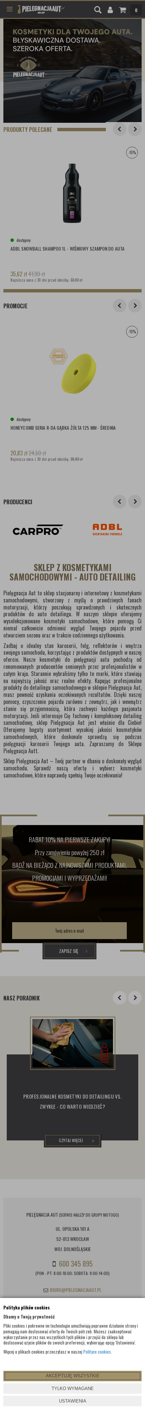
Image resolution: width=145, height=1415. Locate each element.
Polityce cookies (97, 1351)
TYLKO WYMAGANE (73, 1388)
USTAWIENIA (72, 1401)
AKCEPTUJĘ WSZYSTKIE (72, 1375)
